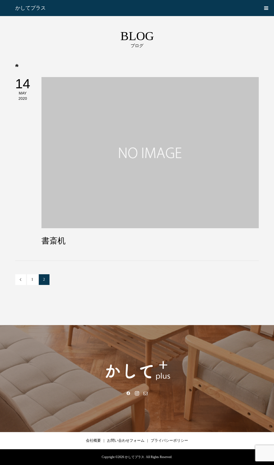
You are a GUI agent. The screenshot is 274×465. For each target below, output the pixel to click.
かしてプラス (30, 8)
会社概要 (93, 441)
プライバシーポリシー (169, 441)
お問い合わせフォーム (125, 441)
